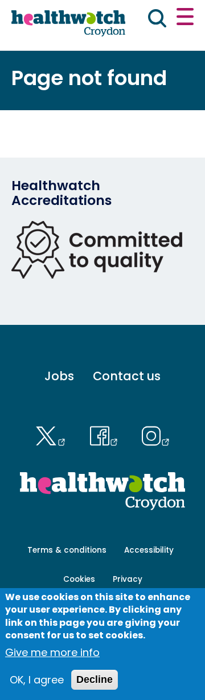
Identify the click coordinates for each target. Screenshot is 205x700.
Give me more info (52, 652)
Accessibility (149, 550)
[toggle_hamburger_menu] (185, 18)
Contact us (127, 376)
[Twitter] (53, 434)
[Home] (68, 24)
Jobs (59, 376)
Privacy (127, 579)
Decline (94, 679)
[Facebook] (106, 434)
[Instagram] (156, 434)
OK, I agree (37, 680)
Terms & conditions (66, 550)
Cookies (79, 579)
